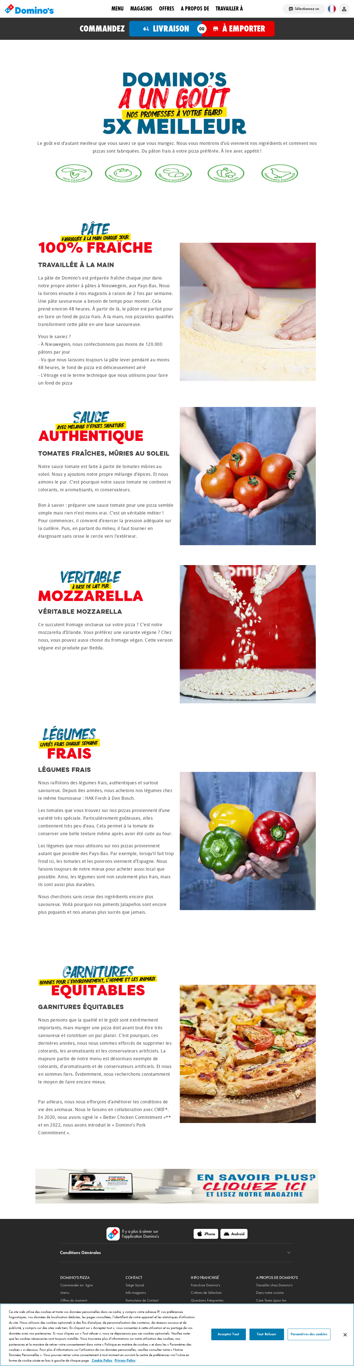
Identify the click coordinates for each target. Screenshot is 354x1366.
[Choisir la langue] (331, 8)
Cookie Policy (102, 1360)
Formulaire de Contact (142, 1300)
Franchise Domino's (205, 1285)
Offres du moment (73, 1300)
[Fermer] (345, 1335)
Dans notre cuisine (270, 1292)
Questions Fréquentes (207, 1300)
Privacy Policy (125, 1360)
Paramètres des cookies (309, 1334)
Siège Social (135, 1285)
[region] (177, 1335)
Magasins (141, 8)
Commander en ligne (76, 1285)
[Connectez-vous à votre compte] (344, 8)
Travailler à (229, 8)
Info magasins (136, 1292)
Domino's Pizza (75, 1277)
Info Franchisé (205, 1277)
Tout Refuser (267, 1334)
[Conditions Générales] (289, 1252)
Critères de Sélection (206, 1292)
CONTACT (134, 1277)
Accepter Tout (228, 1334)
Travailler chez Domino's (274, 1285)
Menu (117, 8)
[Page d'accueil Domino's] (29, 9)
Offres (166, 8)
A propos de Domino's (277, 1277)
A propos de (195, 8)
